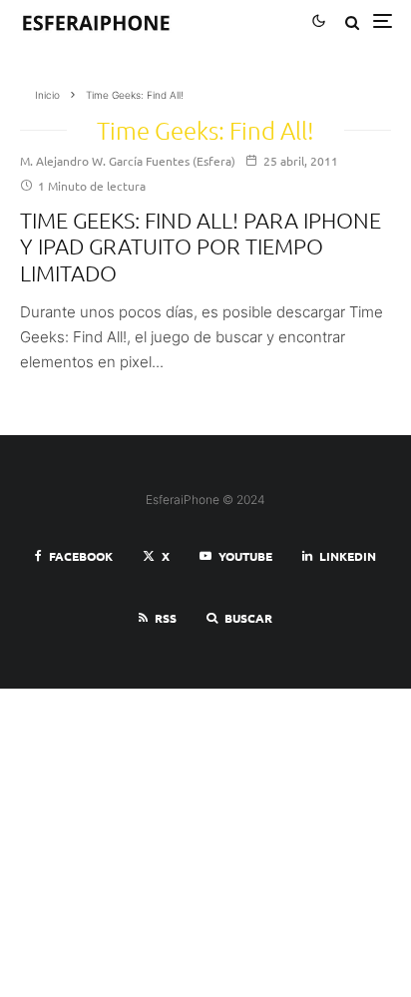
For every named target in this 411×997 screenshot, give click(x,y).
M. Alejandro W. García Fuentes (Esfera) (127, 161)
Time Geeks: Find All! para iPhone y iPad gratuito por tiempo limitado (200, 246)
